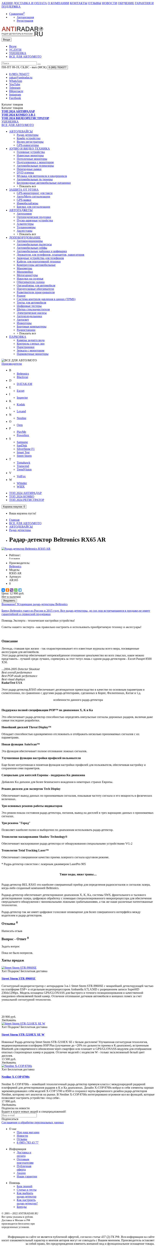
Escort (20, 390)
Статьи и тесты (27, 1189)
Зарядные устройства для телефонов (40, 258)
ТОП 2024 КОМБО (21, 496)
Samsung (22, 442)
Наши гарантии (27, 1176)
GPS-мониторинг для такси (35, 193)
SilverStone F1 (26, 449)
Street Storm (24, 455)
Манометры (24, 268)
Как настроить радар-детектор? (27, 1201)
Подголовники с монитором (35, 162)
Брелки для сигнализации (33, 206)
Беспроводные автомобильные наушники (44, 182)
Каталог (12, 107)
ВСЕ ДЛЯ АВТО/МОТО (25, 56)
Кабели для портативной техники (39, 261)
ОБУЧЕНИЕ (126, 3)
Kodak (21, 404)
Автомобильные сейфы (32, 247)
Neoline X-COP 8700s (15, 1076)
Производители (12, 363)
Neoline (21, 418)
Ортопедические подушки (34, 217)
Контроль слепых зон (31, 343)
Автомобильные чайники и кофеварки (42, 251)
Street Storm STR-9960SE (19, 978)
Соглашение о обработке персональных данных (33, 1122)
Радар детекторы (27, 134)
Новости (22, 1135)
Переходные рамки (29, 169)
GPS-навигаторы (28, 145)
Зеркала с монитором (30, 350)
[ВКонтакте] (3, 590)
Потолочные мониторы (32, 158)
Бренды (22, 1206)
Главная (14, 519)
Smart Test (23, 452)
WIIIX (21, 486)
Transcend (23, 466)
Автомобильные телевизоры (35, 165)
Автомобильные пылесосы (34, 244)
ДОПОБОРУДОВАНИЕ (25, 237)
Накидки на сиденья (30, 278)
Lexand (21, 411)
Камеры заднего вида (31, 340)
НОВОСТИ (109, 3)
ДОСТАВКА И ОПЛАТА (30, 3)
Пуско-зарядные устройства (35, 220)
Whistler (22, 483)
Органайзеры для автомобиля (36, 285)
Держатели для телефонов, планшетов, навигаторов (50, 254)
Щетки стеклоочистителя (33, 309)
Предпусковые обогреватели (35, 288)
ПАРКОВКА (17, 336)
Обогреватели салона (31, 282)
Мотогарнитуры (27, 275)
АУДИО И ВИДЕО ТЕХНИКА (29, 148)
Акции (21, 1173)
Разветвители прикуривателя (36, 292)
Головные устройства (31, 152)
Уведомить (9, 600)
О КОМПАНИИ (58, 3)
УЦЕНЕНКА (17, 53)
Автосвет (23, 319)
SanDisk (22, 445)
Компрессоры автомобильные (36, 265)
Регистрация (25, 20)
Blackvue (22, 377)
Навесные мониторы (30, 155)
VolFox (21, 476)
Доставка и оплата (24, 1154)
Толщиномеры (26, 227)
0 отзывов (14, 558)
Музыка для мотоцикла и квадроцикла (42, 176)
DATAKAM (24, 384)
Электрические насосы (32, 312)
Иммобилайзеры (27, 203)
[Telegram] (20, 590)
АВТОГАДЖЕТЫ (21, 210)
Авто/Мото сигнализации (33, 196)
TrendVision (24, 469)
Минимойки (25, 271)
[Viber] (11, 590)
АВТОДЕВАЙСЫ (21, 131)
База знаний (24, 1186)
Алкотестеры (25, 223)
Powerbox (23, 435)
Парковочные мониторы (33, 353)
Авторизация (25, 17)
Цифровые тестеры (29, 306)
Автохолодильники (29, 316)
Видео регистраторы (30, 141)
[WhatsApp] (16, 590)
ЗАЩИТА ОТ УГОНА (24, 189)
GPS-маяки (24, 199)
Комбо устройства (28, 138)
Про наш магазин (28, 1132)
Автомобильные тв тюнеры (35, 179)
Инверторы (24, 323)
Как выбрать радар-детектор (26, 1194)
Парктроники (25, 347)
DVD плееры (25, 172)
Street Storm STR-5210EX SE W (23, 1034)
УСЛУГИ (15, 49)
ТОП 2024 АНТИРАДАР (25, 493)
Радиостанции (26, 330)
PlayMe (21, 431)
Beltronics (23, 373)
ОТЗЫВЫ (94, 3)
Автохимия (24, 213)
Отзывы (22, 1139)
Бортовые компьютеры (31, 326)
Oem (20, 425)
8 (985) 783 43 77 (27, 1142)
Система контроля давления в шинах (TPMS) (46, 299)
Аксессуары (24, 230)
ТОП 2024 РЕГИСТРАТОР (26, 499)
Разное (21, 295)
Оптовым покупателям (25, 1161)
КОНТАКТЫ (78, 3)
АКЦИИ (7, 3)
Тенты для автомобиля (31, 302)
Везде (13, 46)
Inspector (22, 397)
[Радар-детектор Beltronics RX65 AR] (26, 548)
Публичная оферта (24, 1168)
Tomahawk (23, 462)
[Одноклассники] (7, 590)
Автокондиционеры (30, 241)
